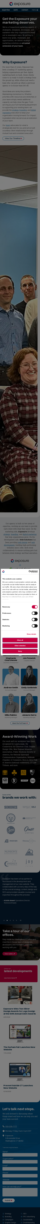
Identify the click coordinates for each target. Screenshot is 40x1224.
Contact (25, 10)
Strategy (8, 1214)
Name (5, 1152)
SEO (24, 1214)
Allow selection (20, 645)
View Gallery (9, 954)
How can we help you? (11, 1186)
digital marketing (30, 534)
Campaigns (9, 1220)
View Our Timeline (12, 138)
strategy (15, 110)
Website (5, 1179)
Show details (31, 634)
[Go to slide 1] (4, 920)
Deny (20, 651)
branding (23, 110)
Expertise (6, 10)
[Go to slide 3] (10, 920)
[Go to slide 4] (13, 920)
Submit (7, 1200)
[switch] (35, 613)
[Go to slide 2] (7, 920)
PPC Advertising (29, 1217)
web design (22, 542)
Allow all (20, 640)
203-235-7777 (11, 1126)
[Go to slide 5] (16, 920)
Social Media (27, 1220)
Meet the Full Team (19, 723)
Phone (5, 1172)
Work (16, 10)
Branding (8, 1217)
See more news (9, 978)
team (8, 125)
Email (5, 1165)
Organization (7, 1158)
